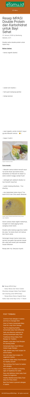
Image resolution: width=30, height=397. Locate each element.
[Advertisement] (15, 71)
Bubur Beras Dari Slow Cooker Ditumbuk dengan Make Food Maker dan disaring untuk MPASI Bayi (14, 291)
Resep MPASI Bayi (10, 286)
